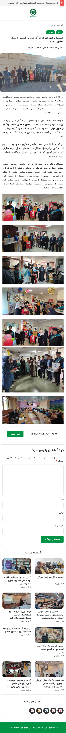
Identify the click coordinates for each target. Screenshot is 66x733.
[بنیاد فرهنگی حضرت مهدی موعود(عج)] (33, 13)
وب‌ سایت (59, 525)
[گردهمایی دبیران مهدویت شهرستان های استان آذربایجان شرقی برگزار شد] (16, 669)
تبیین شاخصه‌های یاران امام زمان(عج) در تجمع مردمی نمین (50, 649)
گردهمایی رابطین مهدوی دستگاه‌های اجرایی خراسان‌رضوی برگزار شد (19, 615)
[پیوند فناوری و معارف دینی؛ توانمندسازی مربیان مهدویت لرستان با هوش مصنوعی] (49, 601)
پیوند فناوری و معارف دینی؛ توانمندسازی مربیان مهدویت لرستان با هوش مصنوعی (50, 615)
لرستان (50, 32)
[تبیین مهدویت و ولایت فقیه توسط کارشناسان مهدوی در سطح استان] (16, 566)
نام (62, 499)
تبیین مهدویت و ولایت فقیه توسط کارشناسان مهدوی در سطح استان (17, 580)
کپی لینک (15, 434)
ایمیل (61, 512)
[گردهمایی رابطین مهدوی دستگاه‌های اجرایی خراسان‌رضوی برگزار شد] (16, 601)
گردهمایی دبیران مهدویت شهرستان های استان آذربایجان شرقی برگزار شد (19, 683)
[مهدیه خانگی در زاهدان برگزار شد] (49, 566)
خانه (59, 25)
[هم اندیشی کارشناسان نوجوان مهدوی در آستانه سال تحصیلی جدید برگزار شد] (49, 669)
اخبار (53, 25)
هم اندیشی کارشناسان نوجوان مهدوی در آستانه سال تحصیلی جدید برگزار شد (50, 683)
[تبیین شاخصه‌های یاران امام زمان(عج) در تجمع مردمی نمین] (49, 635)
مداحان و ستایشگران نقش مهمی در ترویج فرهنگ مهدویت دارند (31, 3)
